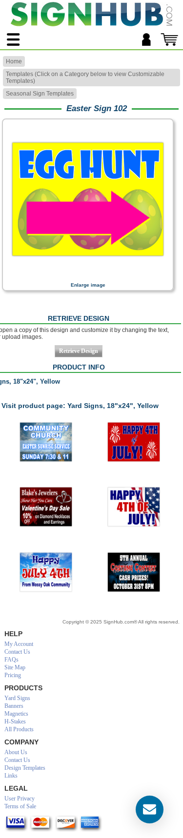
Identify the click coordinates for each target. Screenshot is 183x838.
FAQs (11, 659)
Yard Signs (17, 698)
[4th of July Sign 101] (46, 572)
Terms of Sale (20, 806)
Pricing (12, 675)
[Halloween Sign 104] (134, 572)
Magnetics (16, 713)
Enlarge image (88, 285)
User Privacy (19, 798)
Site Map (14, 667)
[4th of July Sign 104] (134, 442)
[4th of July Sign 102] (134, 507)
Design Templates (24, 767)
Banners (13, 705)
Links (11, 775)
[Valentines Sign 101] (46, 507)
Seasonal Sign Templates (40, 93)
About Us (15, 752)
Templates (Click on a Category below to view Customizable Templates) (85, 77)
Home (14, 61)
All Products (19, 729)
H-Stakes (15, 721)
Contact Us (17, 651)
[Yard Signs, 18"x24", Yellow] (88, 275)
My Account (18, 644)
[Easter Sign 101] (46, 442)
